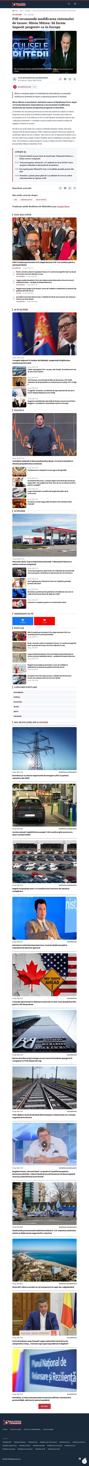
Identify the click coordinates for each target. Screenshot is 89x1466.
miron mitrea (41, 200)
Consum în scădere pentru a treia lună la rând (47, 602)
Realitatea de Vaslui (54, 1449)
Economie (27, 11)
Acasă (16, 11)
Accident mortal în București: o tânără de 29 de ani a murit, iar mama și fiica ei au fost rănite (49, 677)
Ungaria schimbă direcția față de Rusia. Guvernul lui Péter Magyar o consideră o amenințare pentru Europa (51, 402)
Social (18, 293)
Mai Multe (44, 1406)
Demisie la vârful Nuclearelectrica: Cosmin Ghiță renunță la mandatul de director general (39, 946)
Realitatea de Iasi (64, 1442)
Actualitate (16, 268)
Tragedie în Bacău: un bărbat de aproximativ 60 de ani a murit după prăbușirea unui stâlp (51, 391)
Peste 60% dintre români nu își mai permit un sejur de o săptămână (43, 1287)
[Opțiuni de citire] (84, 1461)
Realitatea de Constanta (54, 1445)
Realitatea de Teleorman (25, 1449)
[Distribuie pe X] (75, 79)
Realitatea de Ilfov (24, 1445)
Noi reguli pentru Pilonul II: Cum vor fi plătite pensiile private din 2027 (46, 170)
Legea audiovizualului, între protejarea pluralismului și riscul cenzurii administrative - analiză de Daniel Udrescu (45, 281)
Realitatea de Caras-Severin (48, 1442)
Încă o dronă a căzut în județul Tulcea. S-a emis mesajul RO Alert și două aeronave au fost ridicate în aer (52, 644)
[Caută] (69, 4)
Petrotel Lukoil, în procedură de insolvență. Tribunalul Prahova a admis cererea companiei (46, 157)
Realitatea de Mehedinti (36, 78)
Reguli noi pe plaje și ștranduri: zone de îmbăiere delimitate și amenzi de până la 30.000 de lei (48, 666)
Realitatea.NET (7, 1442)
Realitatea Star (32, 1442)
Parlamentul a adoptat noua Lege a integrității (47, 470)
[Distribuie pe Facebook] (65, 79)
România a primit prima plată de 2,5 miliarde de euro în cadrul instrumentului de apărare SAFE (46, 176)
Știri (21, 11)
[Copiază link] (60, 79)
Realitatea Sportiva (20, 1442)
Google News (63, 206)
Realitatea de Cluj (70, 1445)
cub (15, 200)
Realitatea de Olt (40, 1449)
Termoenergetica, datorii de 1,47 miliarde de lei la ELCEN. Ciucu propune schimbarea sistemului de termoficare (46, 163)
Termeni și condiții (15, 1429)
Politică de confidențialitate (32, 1429)
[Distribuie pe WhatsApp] (70, 79)
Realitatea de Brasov (79, 1442)
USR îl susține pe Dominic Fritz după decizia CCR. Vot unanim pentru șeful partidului (49, 633)
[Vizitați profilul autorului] (14, 79)
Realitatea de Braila (39, 1445)
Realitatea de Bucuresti (10, 1445)
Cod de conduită (48, 1429)
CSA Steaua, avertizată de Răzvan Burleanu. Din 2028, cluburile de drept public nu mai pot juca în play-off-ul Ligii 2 (52, 382)
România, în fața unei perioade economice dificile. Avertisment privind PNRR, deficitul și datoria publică (41, 1398)
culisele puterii (26, 200)
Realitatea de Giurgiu (9, 1449)
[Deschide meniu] (75, 4)
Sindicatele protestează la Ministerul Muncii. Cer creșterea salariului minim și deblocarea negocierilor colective (44, 1231)
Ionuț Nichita (72, 942)
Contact (5, 1429)
